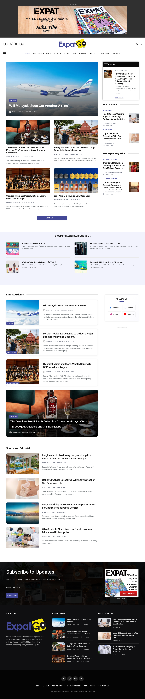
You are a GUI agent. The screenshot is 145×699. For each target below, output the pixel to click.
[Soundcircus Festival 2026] (12, 248)
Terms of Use (58, 686)
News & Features (62, 53)
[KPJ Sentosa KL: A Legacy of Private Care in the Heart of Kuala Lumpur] (104, 649)
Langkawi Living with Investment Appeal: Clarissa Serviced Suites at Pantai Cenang (69, 506)
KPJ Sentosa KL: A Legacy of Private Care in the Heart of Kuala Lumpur (124, 649)
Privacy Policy (74, 686)
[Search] (140, 43)
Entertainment (13, 383)
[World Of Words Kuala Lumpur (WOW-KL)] (12, 267)
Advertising (89, 686)
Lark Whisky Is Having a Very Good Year (72, 196)
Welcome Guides (41, 53)
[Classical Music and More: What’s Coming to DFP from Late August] (28, 180)
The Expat (105, 53)
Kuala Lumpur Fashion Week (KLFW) (105, 243)
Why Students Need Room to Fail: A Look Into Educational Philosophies (67, 531)
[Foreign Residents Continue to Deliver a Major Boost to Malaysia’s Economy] (76, 132)
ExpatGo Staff (17, 112)
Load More (51, 218)
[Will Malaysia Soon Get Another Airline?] (52, 89)
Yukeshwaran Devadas (113, 172)
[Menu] (4, 53)
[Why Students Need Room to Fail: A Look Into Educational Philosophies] (22, 537)
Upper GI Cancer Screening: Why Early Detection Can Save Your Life (113, 136)
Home (27, 53)
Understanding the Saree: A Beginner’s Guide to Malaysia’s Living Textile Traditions (114, 185)
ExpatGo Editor (62, 154)
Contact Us (103, 686)
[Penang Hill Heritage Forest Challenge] (81, 267)
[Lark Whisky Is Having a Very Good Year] (76, 180)
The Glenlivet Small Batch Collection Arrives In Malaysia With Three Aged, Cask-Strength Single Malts (27, 150)
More (115, 53)
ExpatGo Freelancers (113, 192)
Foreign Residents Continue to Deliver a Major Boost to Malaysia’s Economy (75, 148)
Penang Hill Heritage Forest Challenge (106, 262)
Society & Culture (110, 179)
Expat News (11, 352)
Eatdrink (13, 416)
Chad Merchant (14, 156)
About (46, 686)
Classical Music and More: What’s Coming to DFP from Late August (26, 197)
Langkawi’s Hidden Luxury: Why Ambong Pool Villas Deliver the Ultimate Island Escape (67, 457)
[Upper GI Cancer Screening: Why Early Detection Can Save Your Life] (134, 138)
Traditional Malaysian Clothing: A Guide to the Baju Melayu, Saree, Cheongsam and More (114, 165)
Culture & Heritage (110, 159)
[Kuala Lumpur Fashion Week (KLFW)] (81, 248)
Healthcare (107, 110)
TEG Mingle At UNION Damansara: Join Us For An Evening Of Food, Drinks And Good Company (125, 79)
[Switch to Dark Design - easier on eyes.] (137, 44)
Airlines (13, 100)
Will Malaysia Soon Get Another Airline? (39, 106)
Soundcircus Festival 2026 (33, 243)
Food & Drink (79, 53)
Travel (92, 53)
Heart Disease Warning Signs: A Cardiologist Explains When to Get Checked (113, 117)
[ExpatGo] (72, 44)
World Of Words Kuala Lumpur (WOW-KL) (39, 262)
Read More (119, 97)
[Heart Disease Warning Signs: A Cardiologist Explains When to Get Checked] (134, 118)
